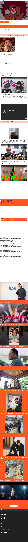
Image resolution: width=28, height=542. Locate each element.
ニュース (14, 21)
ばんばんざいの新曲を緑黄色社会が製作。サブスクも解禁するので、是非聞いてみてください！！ (13, 480)
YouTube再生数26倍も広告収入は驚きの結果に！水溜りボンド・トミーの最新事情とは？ (12, 346)
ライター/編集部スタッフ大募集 (5, 529)
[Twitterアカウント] (1, 518)
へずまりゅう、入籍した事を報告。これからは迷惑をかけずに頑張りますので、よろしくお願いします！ (13, 413)
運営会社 (2, 523)
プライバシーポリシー (4, 532)
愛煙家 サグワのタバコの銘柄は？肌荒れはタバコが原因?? (7, 202)
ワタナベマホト (7, 96)
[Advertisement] (14, 193)
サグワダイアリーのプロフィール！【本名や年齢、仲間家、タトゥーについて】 (9, 200)
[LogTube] (2, 0)
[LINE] (4, 518)
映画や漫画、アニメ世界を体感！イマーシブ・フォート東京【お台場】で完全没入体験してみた (12, 324)
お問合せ (2, 526)
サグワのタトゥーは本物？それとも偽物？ (5, 201)
